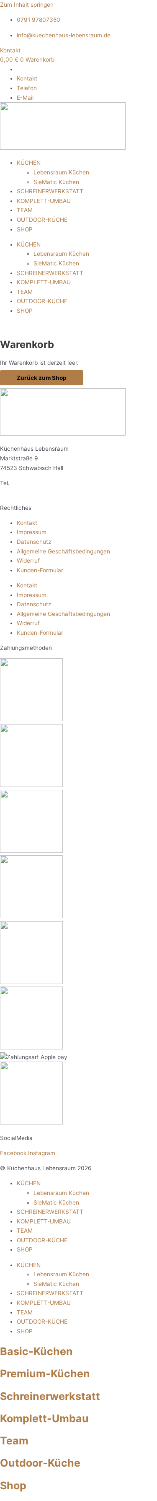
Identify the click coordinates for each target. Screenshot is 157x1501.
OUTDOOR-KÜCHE (42, 219)
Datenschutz (34, 541)
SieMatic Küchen (56, 182)
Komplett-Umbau (44, 1418)
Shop (13, 1485)
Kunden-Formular (40, 570)
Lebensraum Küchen (61, 172)
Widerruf (28, 560)
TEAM (25, 210)
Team (14, 1440)
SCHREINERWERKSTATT (50, 191)
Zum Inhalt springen (27, 4)
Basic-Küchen (36, 1351)
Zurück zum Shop (42, 377)
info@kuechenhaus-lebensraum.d (65, 492)
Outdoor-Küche (40, 1463)
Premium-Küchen (45, 1373)
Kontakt (27, 522)
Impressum (31, 532)
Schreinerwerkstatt (50, 1396)
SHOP (25, 229)
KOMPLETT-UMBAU (44, 200)
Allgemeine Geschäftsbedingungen (63, 551)
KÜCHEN (29, 162)
